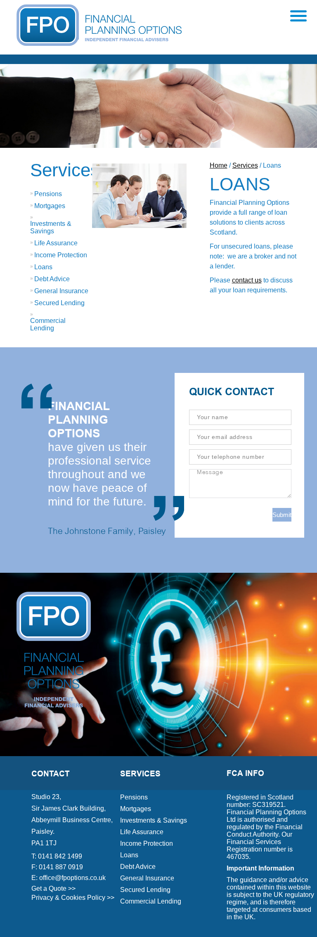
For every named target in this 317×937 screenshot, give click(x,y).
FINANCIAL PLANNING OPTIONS (79, 419)
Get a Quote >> (53, 888)
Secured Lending (59, 302)
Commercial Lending (48, 324)
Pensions (48, 193)
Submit (281, 514)
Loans (43, 266)
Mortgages (49, 205)
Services (64, 170)
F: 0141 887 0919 (57, 867)
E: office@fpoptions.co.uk (68, 877)
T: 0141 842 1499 (56, 856)
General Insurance (61, 290)
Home (218, 165)
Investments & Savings (50, 227)
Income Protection (60, 255)
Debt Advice (52, 278)
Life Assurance (56, 243)
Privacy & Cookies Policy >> (72, 897)
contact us (247, 280)
